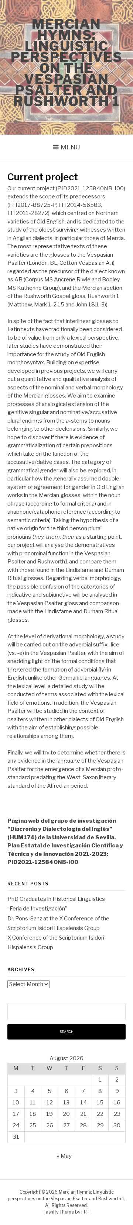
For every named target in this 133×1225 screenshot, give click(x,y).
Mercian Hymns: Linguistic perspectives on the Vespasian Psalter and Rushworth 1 (67, 63)
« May (64, 1156)
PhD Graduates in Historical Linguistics (56, 899)
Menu (70, 147)
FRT (85, 1212)
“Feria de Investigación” (37, 908)
